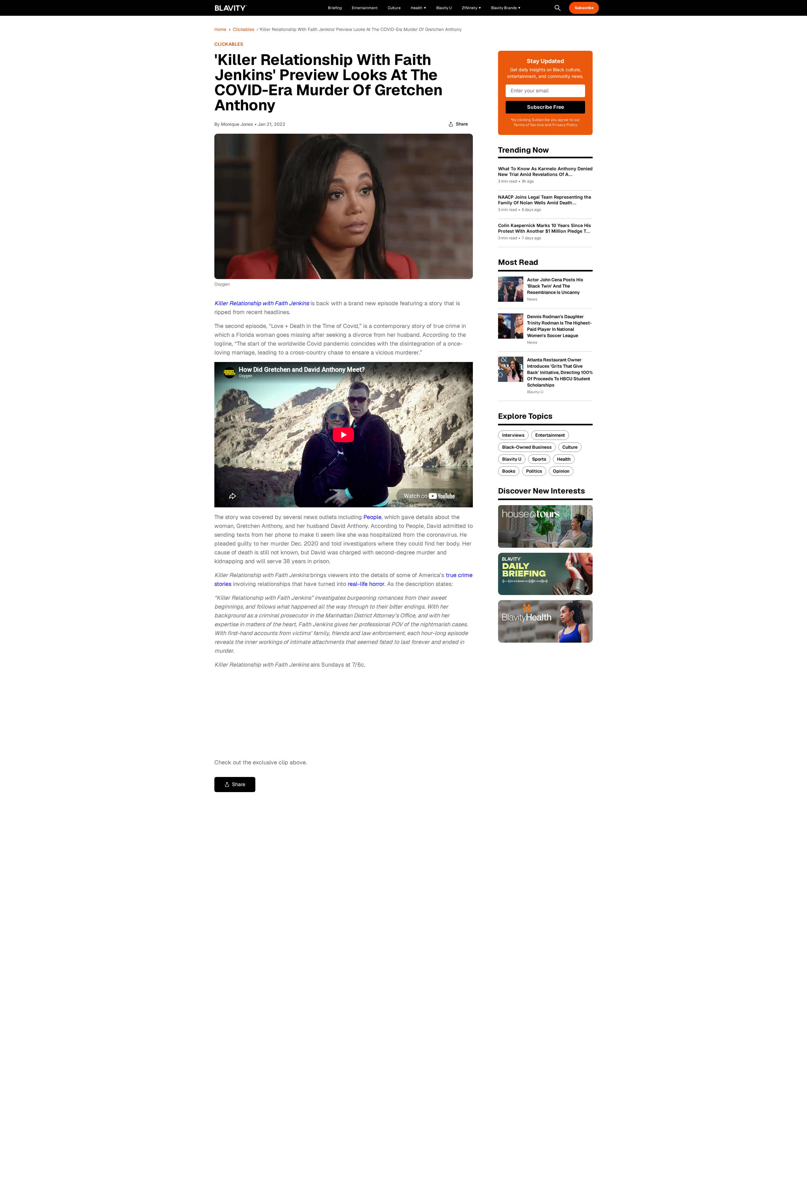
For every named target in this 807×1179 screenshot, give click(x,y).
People (372, 517)
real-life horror (366, 583)
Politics (534, 471)
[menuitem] (418, 8)
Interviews (513, 435)
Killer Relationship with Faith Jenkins (261, 303)
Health (564, 459)
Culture (570, 447)
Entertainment (550, 435)
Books (508, 471)
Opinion (561, 471)
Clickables (243, 29)
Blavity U (511, 459)
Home (220, 29)
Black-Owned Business (527, 447)
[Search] (557, 8)
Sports (539, 459)
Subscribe (584, 7)
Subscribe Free (545, 107)
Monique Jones (237, 124)
